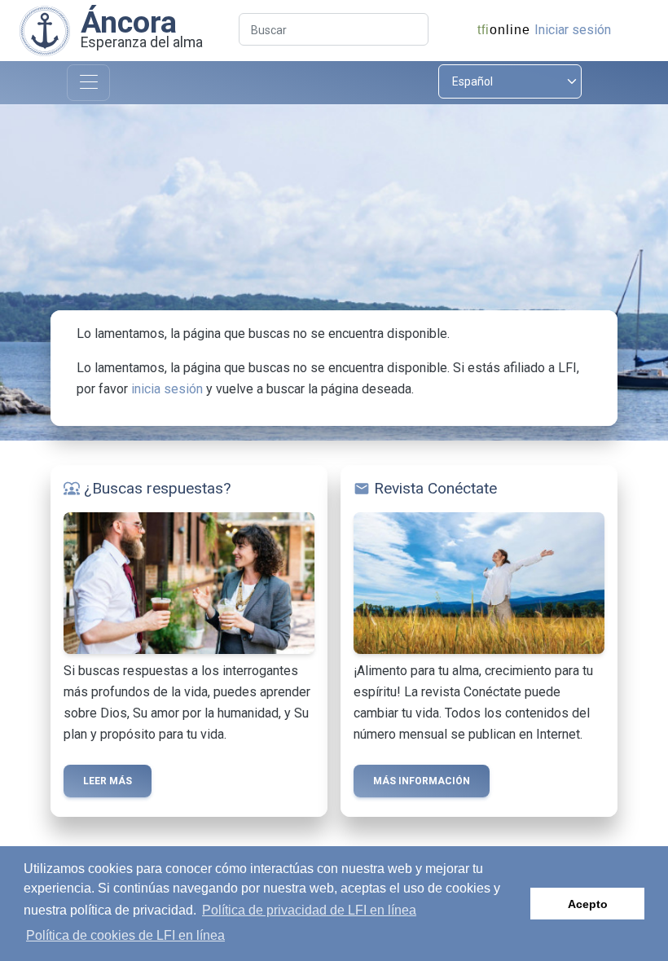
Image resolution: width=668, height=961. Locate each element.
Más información (421, 781)
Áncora (129, 22)
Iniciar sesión (572, 29)
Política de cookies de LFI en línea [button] (125, 935)
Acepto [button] (588, 904)
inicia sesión (167, 389)
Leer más (107, 781)
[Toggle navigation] (88, 82)
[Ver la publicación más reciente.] (45, 29)
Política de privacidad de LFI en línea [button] (309, 910)
